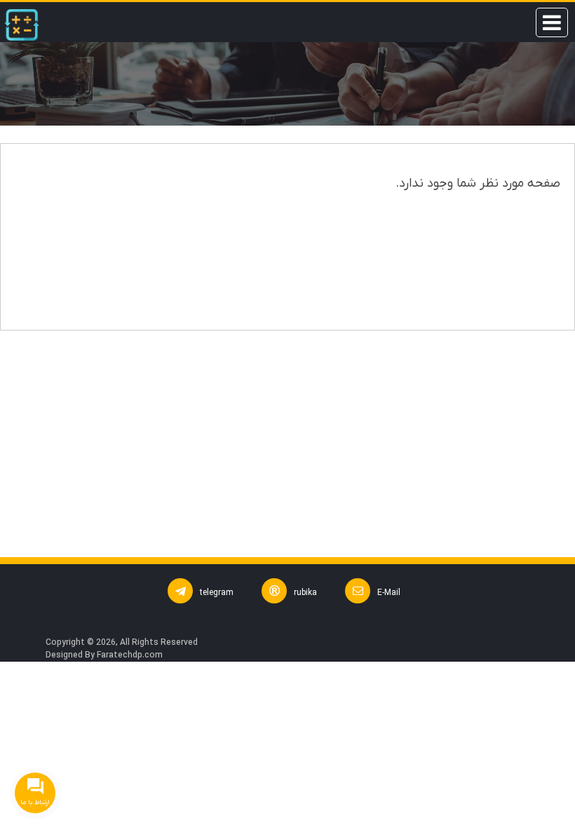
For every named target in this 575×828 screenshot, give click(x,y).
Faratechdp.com (130, 655)
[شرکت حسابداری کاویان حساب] (21, 25)
